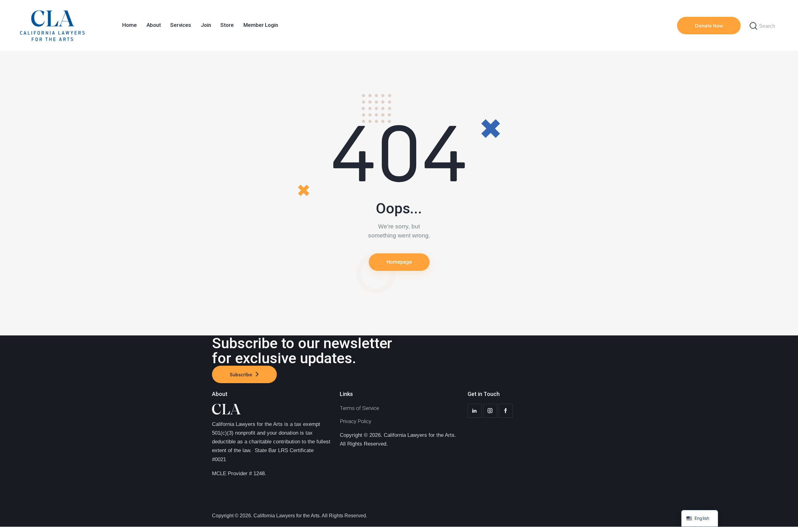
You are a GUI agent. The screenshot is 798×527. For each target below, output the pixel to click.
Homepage (399, 262)
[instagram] (490, 411)
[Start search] (753, 26)
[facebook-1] (506, 411)
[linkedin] (475, 411)
